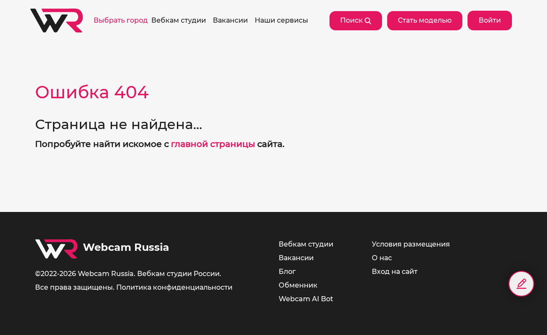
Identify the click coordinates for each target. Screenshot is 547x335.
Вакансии (296, 258)
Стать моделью (425, 20)
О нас (382, 258)
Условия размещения (411, 244)
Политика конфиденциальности (174, 287)
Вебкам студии (306, 244)
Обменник (298, 285)
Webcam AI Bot (306, 299)
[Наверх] (521, 313)
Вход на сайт (395, 271)
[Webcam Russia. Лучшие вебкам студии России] (56, 20)
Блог (287, 271)
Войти (490, 20)
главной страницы (213, 144)
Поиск (352, 20)
